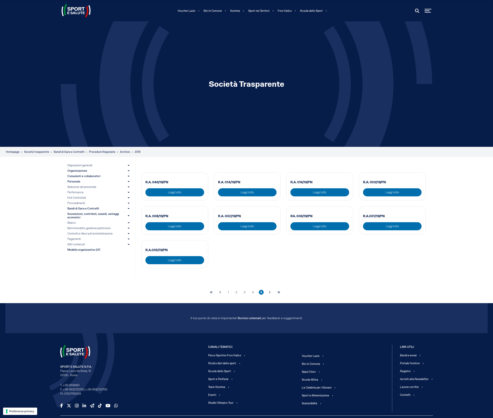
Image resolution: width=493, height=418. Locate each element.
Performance (75, 192)
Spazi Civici (309, 371)
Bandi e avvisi (408, 355)
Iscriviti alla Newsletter (414, 379)
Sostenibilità (309, 403)
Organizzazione (77, 170)
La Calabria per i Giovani (316, 387)
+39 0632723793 (96, 389)
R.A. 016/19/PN (301, 182)
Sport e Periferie (218, 379)
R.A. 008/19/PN (156, 216)
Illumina (235, 11)
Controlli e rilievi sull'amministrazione (90, 233)
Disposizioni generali (79, 165)
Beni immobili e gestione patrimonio (89, 228)
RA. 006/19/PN (301, 216)
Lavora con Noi (409, 387)
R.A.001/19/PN (374, 216)
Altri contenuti (76, 244)
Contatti (405, 395)
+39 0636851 (71, 385)
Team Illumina (216, 387)
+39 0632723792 (73, 389)
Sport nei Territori (258, 11)
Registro (405, 371)
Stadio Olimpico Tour (220, 403)
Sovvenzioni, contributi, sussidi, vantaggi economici (93, 215)
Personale (73, 181)
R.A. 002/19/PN (229, 216)
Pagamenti (74, 239)
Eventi (212, 395)
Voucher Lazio (186, 11)
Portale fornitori (410, 363)
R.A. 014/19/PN (229, 182)
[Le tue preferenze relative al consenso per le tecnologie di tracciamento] (20, 411)
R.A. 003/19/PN (374, 182)
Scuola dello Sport (311, 11)
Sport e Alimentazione (315, 395)
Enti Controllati (76, 197)
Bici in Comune (213, 11)
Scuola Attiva (310, 379)
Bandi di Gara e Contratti (83, 208)
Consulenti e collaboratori (84, 176)
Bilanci (71, 223)
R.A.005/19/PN (156, 250)
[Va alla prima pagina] (211, 292)
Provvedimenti (76, 203)
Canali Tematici (220, 347)
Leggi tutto (174, 192)
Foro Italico (285, 11)
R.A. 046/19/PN (156, 182)
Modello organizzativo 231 (83, 249)
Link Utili (407, 347)
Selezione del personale (81, 187)
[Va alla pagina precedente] (220, 292)
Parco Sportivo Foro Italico (224, 355)
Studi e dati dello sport (222, 363)
